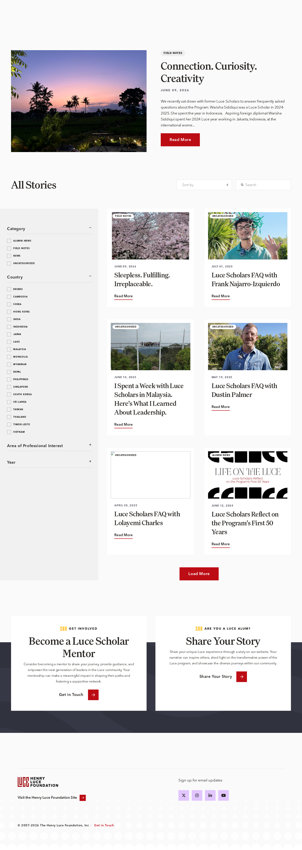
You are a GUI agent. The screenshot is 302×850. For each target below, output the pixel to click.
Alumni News (22, 241)
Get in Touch (71, 695)
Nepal (17, 372)
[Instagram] (197, 795)
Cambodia (20, 297)
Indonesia (20, 327)
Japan (17, 334)
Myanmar (20, 364)
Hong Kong (21, 312)
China (17, 304)
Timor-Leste (21, 424)
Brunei (18, 289)
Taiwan (18, 409)
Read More (180, 140)
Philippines (21, 379)
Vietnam (19, 432)
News (17, 256)
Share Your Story (215, 677)
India (17, 319)
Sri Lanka (20, 402)
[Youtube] (223, 795)
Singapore (20, 387)
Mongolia (20, 357)
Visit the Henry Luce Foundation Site (47, 798)
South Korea (22, 394)
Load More (199, 574)
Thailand (19, 417)
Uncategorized (24, 263)
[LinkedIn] (210, 795)
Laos (16, 342)
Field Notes (21, 248)
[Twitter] (183, 795)
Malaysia (19, 349)
